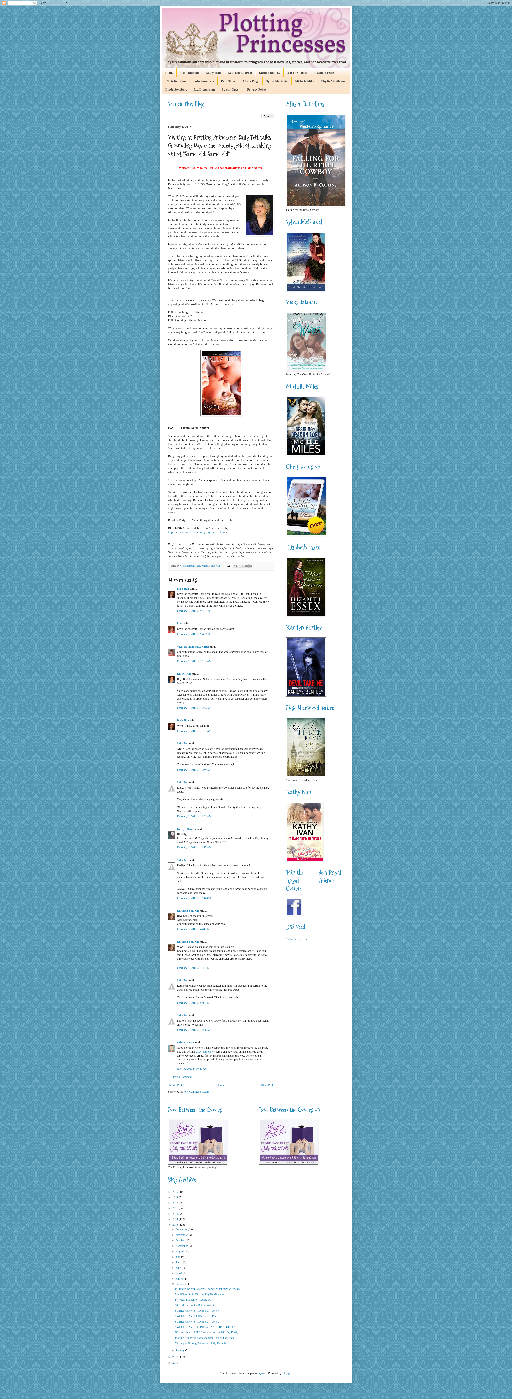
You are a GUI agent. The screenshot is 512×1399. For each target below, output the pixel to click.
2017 (175, 1203)
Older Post (267, 1085)
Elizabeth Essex (324, 72)
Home (169, 72)
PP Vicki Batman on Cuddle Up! (193, 1299)
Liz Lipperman (204, 89)
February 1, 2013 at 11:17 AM (194, 847)
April (179, 1273)
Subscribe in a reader (298, 939)
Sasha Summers (203, 81)
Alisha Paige (250, 81)
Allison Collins (297, 72)
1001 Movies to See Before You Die (195, 1305)
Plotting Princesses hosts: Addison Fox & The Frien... (205, 1338)
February (181, 1284)
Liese (180, 623)
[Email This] (235, 566)
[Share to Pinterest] (250, 566)
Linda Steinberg (176, 89)
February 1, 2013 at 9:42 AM (193, 634)
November (182, 1235)
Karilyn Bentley (269, 72)
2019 (175, 1192)
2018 (175, 1197)
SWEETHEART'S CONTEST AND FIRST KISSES (205, 1327)
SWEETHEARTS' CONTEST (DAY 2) (197, 1321)
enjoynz (262, 1373)
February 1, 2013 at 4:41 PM (193, 929)
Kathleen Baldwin (240, 72)
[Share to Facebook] (247, 566)
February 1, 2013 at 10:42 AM (194, 708)
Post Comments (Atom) (197, 1091)
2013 (175, 1224)
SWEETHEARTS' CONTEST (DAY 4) (197, 1310)
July (178, 1257)
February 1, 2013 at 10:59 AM (194, 770)
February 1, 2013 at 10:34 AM (194, 661)
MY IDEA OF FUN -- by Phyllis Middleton (200, 1294)
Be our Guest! (231, 89)
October (181, 1240)
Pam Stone (228, 81)
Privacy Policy (256, 89)
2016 (175, 1208)
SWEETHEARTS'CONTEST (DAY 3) (197, 1316)
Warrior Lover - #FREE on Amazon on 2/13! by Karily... (207, 1332)
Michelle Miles (304, 81)
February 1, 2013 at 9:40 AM (193, 611)
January (180, 1350)
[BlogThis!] (239, 566)
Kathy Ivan (213, 72)
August (180, 1251)
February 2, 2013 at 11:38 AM (194, 1030)
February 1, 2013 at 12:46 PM (194, 898)
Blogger (286, 1373)
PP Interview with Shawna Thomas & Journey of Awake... (208, 1289)
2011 (175, 1362)
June (179, 1262)
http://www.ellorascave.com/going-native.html (197, 532)
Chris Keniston (175, 81)
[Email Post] (228, 565)
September (182, 1246)
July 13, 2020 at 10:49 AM (192, 1068)
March (180, 1278)
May (179, 1267)
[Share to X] (243, 566)
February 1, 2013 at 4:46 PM (193, 968)
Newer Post (175, 1085)
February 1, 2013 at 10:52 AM (194, 731)
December (182, 1229)
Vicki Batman (189, 72)
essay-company (204, 1051)
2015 (175, 1214)
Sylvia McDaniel (277, 81)
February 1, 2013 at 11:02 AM (194, 816)
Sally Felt (182, 743)
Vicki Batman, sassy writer (193, 646)
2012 (175, 1357)
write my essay (185, 1042)
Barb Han (183, 588)
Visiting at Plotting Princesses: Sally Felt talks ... (203, 1343)
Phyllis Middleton (333, 81)
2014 (175, 1219)
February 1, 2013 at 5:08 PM (193, 1003)
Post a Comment (182, 1077)
